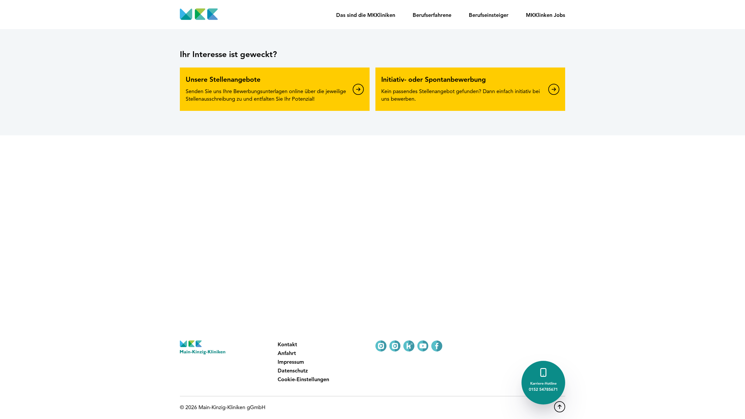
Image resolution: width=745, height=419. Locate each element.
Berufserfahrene (432, 15)
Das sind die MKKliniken (365, 15)
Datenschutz (293, 371)
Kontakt (287, 344)
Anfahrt (287, 353)
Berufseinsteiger (488, 15)
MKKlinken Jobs (545, 15)
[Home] (199, 14)
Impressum (291, 362)
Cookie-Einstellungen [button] (303, 379)
